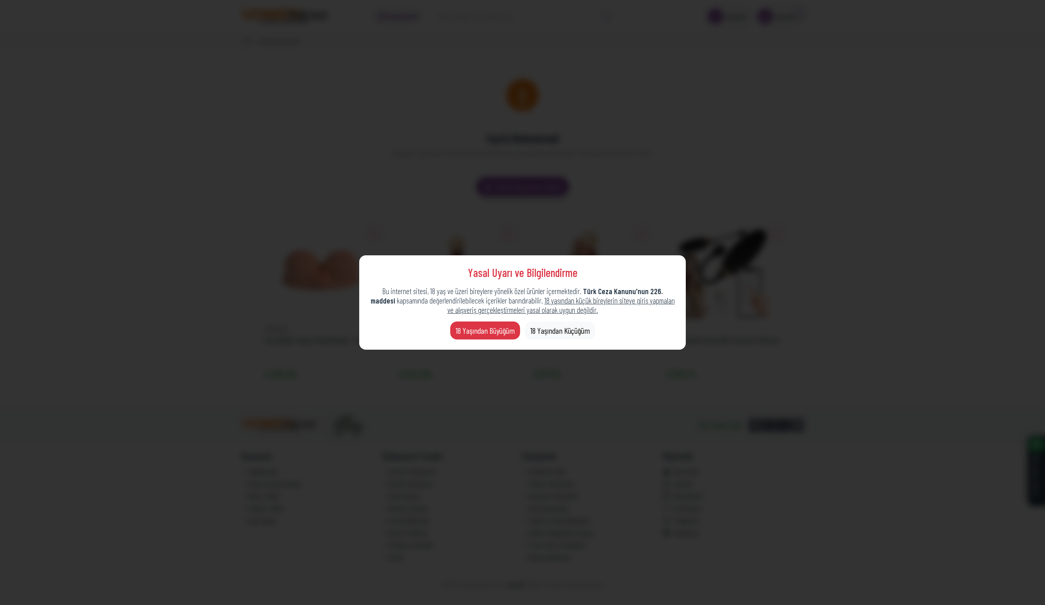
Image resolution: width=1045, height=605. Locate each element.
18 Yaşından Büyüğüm (485, 330)
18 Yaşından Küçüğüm (560, 330)
